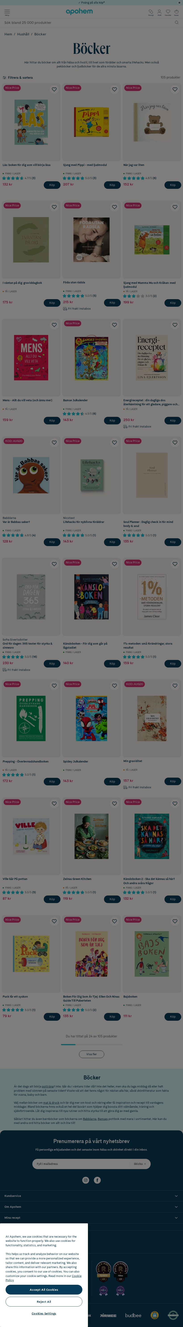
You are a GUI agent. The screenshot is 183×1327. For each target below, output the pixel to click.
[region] (44, 1275)
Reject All (44, 1301)
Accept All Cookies (44, 1289)
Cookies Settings (44, 1313)
